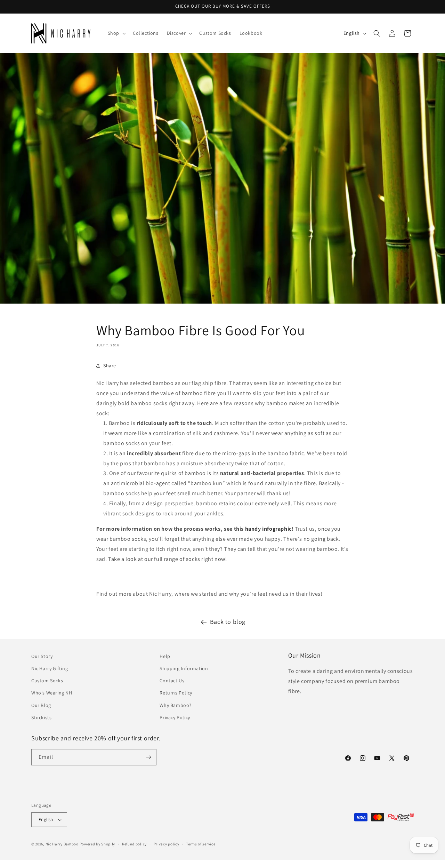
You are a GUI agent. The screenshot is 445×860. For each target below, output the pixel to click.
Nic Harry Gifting (49, 668)
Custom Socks (47, 680)
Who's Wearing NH (51, 693)
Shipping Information (184, 668)
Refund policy (134, 844)
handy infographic (268, 528)
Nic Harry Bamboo (62, 844)
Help (165, 656)
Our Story (41, 656)
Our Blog (41, 705)
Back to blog (227, 622)
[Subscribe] (148, 757)
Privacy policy (166, 844)
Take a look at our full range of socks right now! (167, 559)
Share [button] (109, 365)
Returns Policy (176, 693)
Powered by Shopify (97, 844)
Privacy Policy (175, 717)
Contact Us (172, 680)
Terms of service (200, 844)
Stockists (41, 717)
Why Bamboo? (176, 705)
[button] (116, 33)
